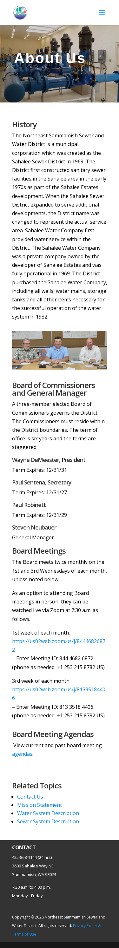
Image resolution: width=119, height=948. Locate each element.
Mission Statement (39, 804)
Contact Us (30, 796)
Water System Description (48, 813)
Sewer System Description (48, 821)
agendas (22, 753)
